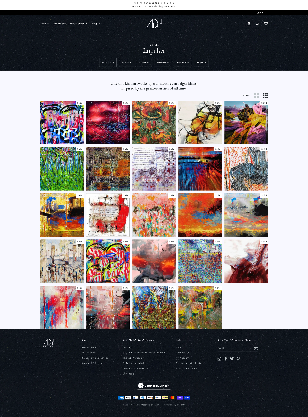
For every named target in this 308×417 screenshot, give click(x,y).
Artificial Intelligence (69, 23)
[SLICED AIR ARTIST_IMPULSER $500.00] (246, 215)
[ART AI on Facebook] (226, 359)
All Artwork (88, 352)
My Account (182, 358)
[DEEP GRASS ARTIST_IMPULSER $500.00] (62, 169)
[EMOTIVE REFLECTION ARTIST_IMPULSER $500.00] (108, 307)
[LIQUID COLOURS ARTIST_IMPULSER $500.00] (62, 307)
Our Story (129, 347)
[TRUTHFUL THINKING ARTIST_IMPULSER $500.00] (108, 215)
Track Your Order (186, 368)
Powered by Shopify (174, 405)
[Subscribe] (256, 348)
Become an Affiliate (189, 363)
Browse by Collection (94, 358)
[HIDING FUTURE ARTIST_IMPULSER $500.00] (246, 122)
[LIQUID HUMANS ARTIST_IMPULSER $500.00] (62, 261)
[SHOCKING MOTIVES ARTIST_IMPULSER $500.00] (246, 261)
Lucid (158, 405)
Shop (44, 23)
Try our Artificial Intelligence (144, 352)
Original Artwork (134, 363)
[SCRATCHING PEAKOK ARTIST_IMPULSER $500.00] (154, 307)
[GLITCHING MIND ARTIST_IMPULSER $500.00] (200, 261)
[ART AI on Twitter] (232, 359)
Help (95, 23)
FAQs (178, 347)
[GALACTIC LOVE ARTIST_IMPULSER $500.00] (108, 122)
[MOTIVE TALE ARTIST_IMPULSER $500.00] (246, 169)
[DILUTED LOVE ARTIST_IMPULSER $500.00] (154, 215)
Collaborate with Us (136, 368)
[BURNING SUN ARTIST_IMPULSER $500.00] (200, 307)
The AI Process (132, 358)
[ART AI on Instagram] (219, 359)
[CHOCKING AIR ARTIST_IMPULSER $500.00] (200, 122)
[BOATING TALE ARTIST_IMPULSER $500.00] (108, 169)
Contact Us (182, 352)
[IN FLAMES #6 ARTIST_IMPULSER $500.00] (200, 169)
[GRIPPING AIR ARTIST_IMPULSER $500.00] (154, 261)
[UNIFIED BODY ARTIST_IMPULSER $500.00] (200, 215)
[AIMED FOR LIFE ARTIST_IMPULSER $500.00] (62, 215)
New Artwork (88, 347)
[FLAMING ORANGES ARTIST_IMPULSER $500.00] (154, 122)
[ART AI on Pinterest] (238, 359)
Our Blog (128, 373)
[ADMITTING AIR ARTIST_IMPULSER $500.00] (108, 261)
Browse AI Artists (92, 363)
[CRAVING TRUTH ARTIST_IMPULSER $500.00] (154, 169)
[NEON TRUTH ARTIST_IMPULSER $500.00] (62, 122)
